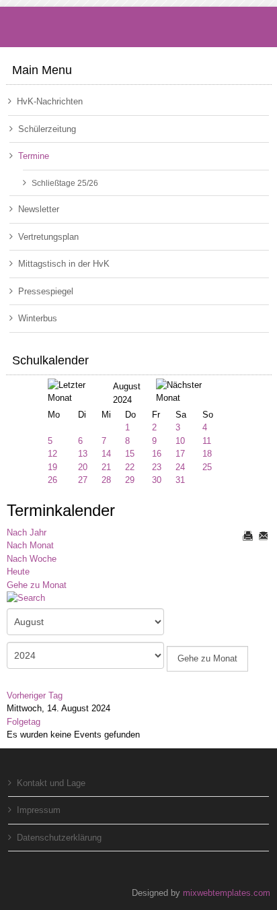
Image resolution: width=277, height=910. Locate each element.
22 (129, 467)
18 (207, 454)
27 (82, 480)
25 (207, 467)
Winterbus (37, 318)
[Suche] (31, 599)
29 (129, 480)
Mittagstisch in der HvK (64, 264)
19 (52, 467)
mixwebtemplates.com (226, 893)
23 (156, 467)
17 (180, 454)
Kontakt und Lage (51, 783)
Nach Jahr (26, 532)
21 (106, 467)
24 (180, 467)
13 (82, 454)
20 (82, 467)
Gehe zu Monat (37, 585)
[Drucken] (247, 535)
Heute (18, 571)
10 (180, 441)
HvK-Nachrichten (50, 101)
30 (156, 480)
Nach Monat (30, 545)
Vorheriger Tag (35, 695)
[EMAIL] (263, 535)
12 (52, 454)
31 (180, 480)
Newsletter (38, 209)
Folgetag (23, 722)
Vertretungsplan (48, 237)
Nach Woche (31, 559)
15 (129, 454)
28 (106, 480)
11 (206, 441)
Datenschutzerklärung (59, 838)
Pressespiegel (45, 291)
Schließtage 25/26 (65, 182)
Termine (33, 156)
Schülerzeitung (47, 129)
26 (52, 480)
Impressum (39, 810)
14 (106, 454)
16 (156, 454)
